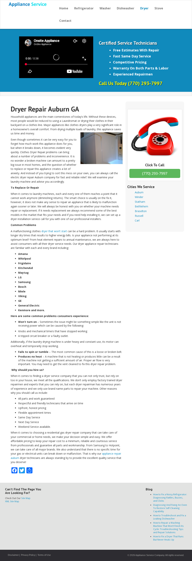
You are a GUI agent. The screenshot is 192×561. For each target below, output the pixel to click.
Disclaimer (13, 555)
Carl (137, 220)
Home (63, 8)
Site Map (25, 498)
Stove (158, 8)
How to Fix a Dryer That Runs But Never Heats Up (168, 538)
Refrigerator (84, 8)
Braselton (141, 211)
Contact (65, 21)
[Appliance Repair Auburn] (28, 4)
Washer (105, 8)
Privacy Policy (28, 555)
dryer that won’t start (54, 231)
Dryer (144, 8)
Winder (139, 197)
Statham (140, 201)
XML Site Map (12, 501)
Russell (139, 216)
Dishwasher (125, 8)
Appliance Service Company (149, 555)
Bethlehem (141, 206)
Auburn (139, 192)
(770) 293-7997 (154, 173)
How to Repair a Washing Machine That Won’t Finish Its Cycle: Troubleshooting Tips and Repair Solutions (168, 527)
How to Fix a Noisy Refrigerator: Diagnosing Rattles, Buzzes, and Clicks (170, 497)
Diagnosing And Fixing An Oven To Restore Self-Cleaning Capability (170, 508)
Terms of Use (44, 555)
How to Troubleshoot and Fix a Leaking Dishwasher (169, 517)
